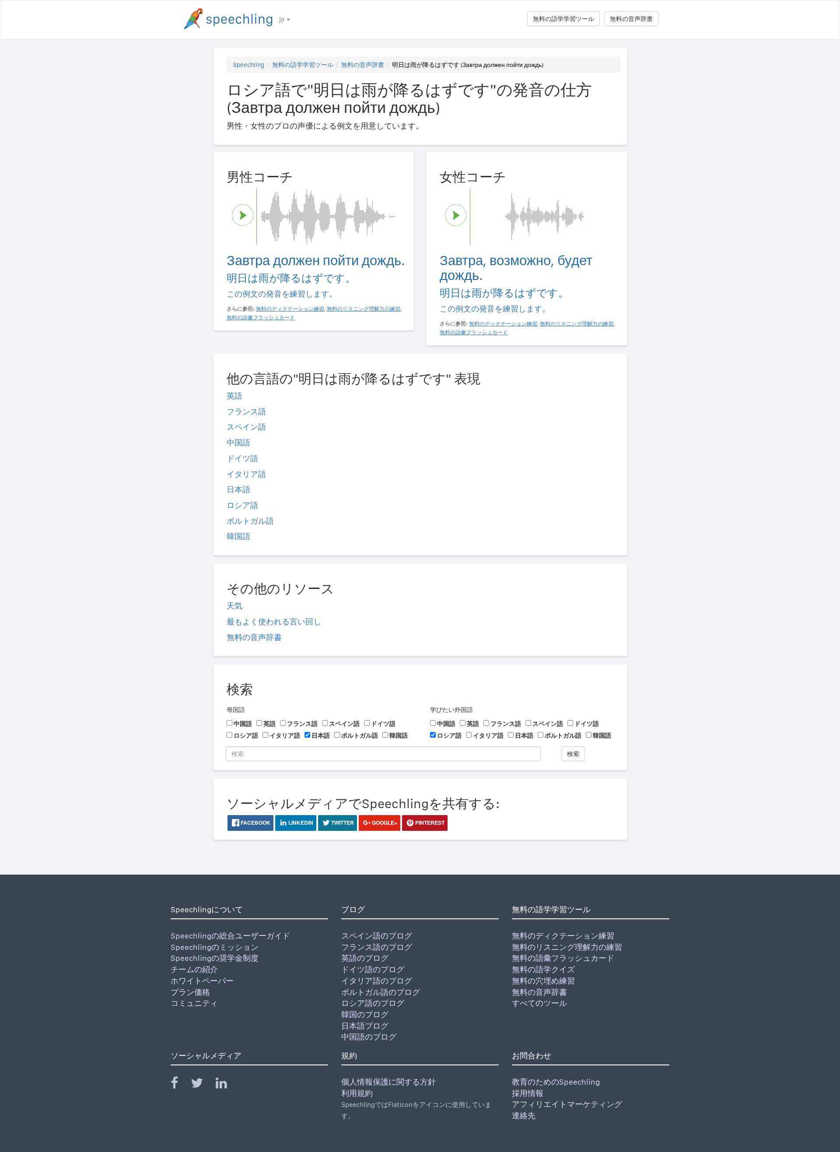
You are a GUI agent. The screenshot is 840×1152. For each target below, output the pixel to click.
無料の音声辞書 (631, 18)
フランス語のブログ (376, 947)
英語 (234, 395)
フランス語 (246, 411)
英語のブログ (364, 958)
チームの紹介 (194, 969)
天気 (234, 605)
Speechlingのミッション (215, 947)
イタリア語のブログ (376, 980)
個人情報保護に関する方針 (388, 1081)
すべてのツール (539, 1003)
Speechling (248, 64)
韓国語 (238, 536)
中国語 (238, 442)
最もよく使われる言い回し (274, 621)
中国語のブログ (368, 1036)
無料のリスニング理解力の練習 (567, 947)
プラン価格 (190, 992)
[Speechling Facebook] (180, 1084)
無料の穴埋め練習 (543, 980)
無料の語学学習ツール (563, 18)
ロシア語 (242, 505)
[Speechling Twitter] (202, 1084)
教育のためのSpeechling (556, 1081)
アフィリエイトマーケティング (567, 1104)
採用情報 (527, 1093)
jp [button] (282, 19)
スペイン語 (246, 426)
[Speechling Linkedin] (227, 1084)
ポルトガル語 (250, 520)
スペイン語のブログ (376, 935)
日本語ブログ (364, 1025)
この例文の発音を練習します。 (282, 293)
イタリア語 (246, 474)
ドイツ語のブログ (372, 969)
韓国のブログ (364, 1014)
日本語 (238, 489)
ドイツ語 (242, 458)
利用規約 (357, 1093)
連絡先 (524, 1115)
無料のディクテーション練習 (563, 935)
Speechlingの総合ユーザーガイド (230, 935)
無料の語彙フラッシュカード (563, 958)
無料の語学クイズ (543, 969)
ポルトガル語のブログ (380, 992)
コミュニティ (194, 1003)
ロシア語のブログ (372, 1003)
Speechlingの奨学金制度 (215, 958)
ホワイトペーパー (202, 980)
